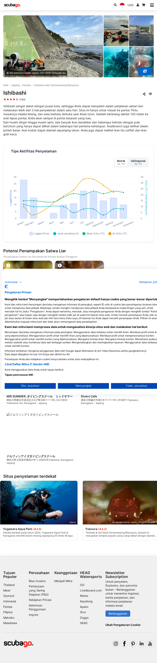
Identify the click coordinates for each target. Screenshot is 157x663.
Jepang (15, 85)
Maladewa (10, 623)
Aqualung (86, 601)
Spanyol (8, 595)
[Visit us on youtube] (150, 643)
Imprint (33, 614)
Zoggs (84, 617)
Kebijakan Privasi (40, 600)
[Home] (12, 5)
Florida (7, 606)
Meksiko (8, 617)
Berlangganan (118, 613)
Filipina (7, 612)
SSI (82, 585)
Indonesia (9, 601)
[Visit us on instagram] (115, 643)
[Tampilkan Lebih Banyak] (145, 71)
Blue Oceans (37, 581)
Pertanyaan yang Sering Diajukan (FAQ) (39, 590)
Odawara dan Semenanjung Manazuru (56, 85)
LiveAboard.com (91, 590)
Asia (5, 85)
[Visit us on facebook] (124, 643)
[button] (13, 282)
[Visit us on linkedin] (141, 643)
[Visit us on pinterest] (133, 643)
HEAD (83, 623)
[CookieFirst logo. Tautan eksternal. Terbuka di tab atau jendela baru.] (6, 286)
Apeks (84, 606)
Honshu (26, 85)
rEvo (83, 612)
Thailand (9, 585)
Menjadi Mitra (63, 581)
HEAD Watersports (91, 575)
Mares (84, 595)
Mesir (6, 590)
